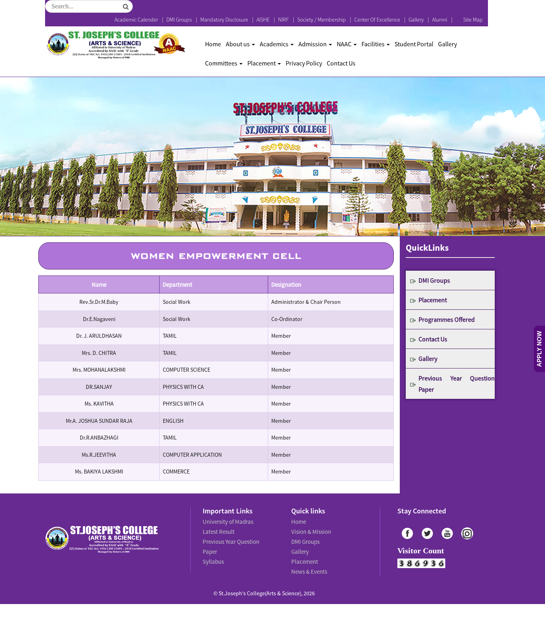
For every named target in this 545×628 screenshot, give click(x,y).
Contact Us (341, 63)
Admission (313, 44)
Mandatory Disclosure (224, 19)
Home (213, 44)
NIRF (283, 19)
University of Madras (227, 521)
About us (238, 44)
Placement (262, 63)
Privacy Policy (304, 63)
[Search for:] (89, 6)
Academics (275, 44)
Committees (222, 63)
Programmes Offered (447, 319)
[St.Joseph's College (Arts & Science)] (115, 44)
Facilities (373, 44)
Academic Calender (136, 19)
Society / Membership (321, 19)
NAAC (345, 44)
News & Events (308, 565)
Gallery (416, 19)
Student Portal (414, 44)
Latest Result (218, 529)
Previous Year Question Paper (457, 383)
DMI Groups (179, 19)
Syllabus (213, 547)
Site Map (473, 19)
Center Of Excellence (377, 19)
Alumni (439, 19)
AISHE (263, 19)
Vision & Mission (310, 529)
